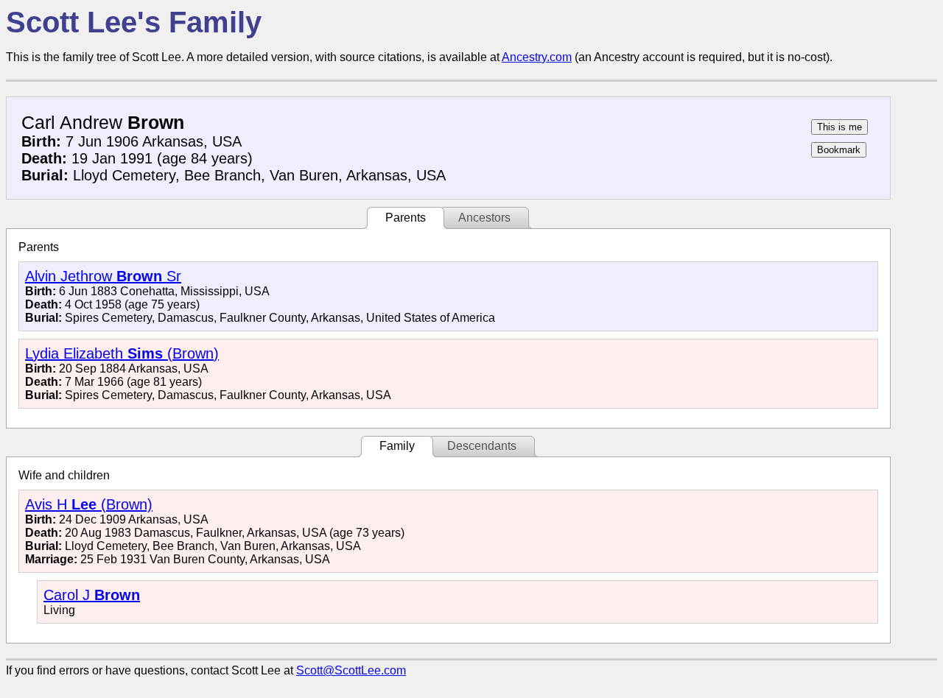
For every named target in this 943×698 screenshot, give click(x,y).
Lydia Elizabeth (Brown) (122, 353)
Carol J (91, 595)
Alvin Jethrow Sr (103, 276)
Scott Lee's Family (134, 22)
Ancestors (484, 217)
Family (397, 446)
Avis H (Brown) (89, 504)
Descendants (481, 446)
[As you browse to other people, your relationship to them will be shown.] (839, 127)
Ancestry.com (537, 57)
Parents (405, 217)
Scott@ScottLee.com (351, 670)
